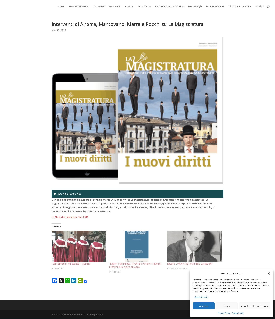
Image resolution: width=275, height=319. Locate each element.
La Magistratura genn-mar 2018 (70, 217)
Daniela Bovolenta (74, 314)
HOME (61, 6)
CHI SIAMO (99, 6)
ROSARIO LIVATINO (79, 6)
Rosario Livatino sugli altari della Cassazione (190, 263)
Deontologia (195, 6)
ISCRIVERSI (115, 6)
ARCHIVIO (143, 6)
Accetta (203, 306)
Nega (227, 306)
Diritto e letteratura (240, 6)
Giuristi (259, 6)
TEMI (127, 6)
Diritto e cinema (215, 6)
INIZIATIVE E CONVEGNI (168, 6)
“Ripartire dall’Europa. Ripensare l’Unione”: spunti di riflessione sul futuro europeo (135, 265)
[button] (268, 273)
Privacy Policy (224, 313)
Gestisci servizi (201, 297)
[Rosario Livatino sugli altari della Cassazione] (194, 246)
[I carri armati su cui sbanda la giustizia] (79, 246)
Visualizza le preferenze (254, 306)
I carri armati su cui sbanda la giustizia (71, 263)
